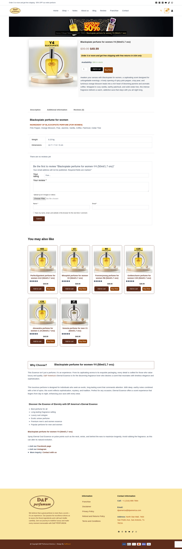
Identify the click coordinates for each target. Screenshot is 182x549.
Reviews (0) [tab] (79, 110)
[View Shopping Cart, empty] (166, 10)
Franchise (114, 11)
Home (55, 11)
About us (85, 11)
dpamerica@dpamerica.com (129, 510)
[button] (68, 10)
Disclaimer (86, 507)
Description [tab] (35, 110)
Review (103, 11)
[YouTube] (166, 3)
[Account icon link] (172, 11)
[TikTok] (169, 3)
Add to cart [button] (37, 196)
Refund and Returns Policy (93, 516)
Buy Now (108, 70)
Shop (64, 11)
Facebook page (44, 354)
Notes (74, 11)
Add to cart (97, 69)
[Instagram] (159, 3)
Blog (94, 11)
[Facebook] (156, 3)
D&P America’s (49, 283)
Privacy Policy (88, 511)
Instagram (41, 357)
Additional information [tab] (57, 110)
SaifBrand (67, 544)
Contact (125, 11)
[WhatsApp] (172, 3)
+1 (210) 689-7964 (130, 501)
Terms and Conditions (91, 521)
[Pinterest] (163, 3)
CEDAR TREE (79, 33)
